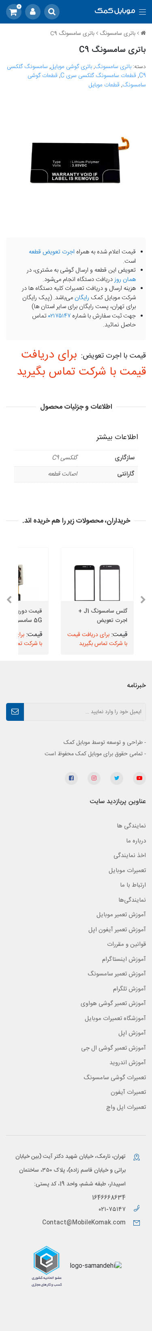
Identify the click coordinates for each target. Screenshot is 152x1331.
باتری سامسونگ (117, 33)
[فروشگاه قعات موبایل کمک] (115, 12)
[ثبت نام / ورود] (33, 11)
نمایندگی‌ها (132, 900)
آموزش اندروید (127, 1063)
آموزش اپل (132, 1033)
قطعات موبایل (104, 85)
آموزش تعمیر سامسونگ (117, 974)
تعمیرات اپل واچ (126, 1107)
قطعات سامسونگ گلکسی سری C (98, 76)
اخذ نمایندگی (129, 856)
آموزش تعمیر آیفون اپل (117, 930)
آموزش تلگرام (129, 989)
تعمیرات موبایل (127, 871)
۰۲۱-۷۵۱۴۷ (113, 1210)
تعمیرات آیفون (128, 1092)
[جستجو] (52, 11)
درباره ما (136, 841)
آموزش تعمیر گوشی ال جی (113, 1048)
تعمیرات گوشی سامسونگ (114, 1078)
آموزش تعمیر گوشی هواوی (113, 1004)
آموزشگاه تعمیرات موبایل (115, 1019)
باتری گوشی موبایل (71, 67)
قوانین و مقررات (126, 944)
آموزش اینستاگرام (124, 959)
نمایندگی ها (131, 826)
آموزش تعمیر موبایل (121, 915)
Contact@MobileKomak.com (84, 1223)
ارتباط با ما (133, 885)
